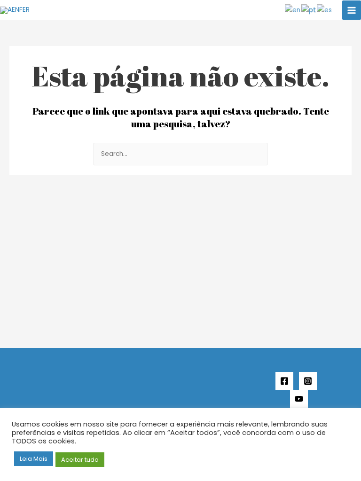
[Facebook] (284, 381)
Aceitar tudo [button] (80, 459)
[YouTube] (299, 399)
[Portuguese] (309, 10)
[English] (293, 10)
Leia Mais (33, 458)
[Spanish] (325, 10)
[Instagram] (308, 381)
